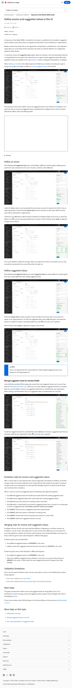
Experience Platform (22, 15)
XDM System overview (14, 613)
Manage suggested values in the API (18, 617)
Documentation (9, 15)
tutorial (15, 596)
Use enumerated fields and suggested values (20, 621)
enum (33, 66)
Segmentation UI (33, 60)
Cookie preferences (52, 680)
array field (27, 578)
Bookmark (8, 27)
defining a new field (14, 64)
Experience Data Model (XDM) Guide (43, 15)
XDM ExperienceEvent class (18, 386)
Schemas (11, 31)
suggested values (42, 66)
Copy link (16, 27)
